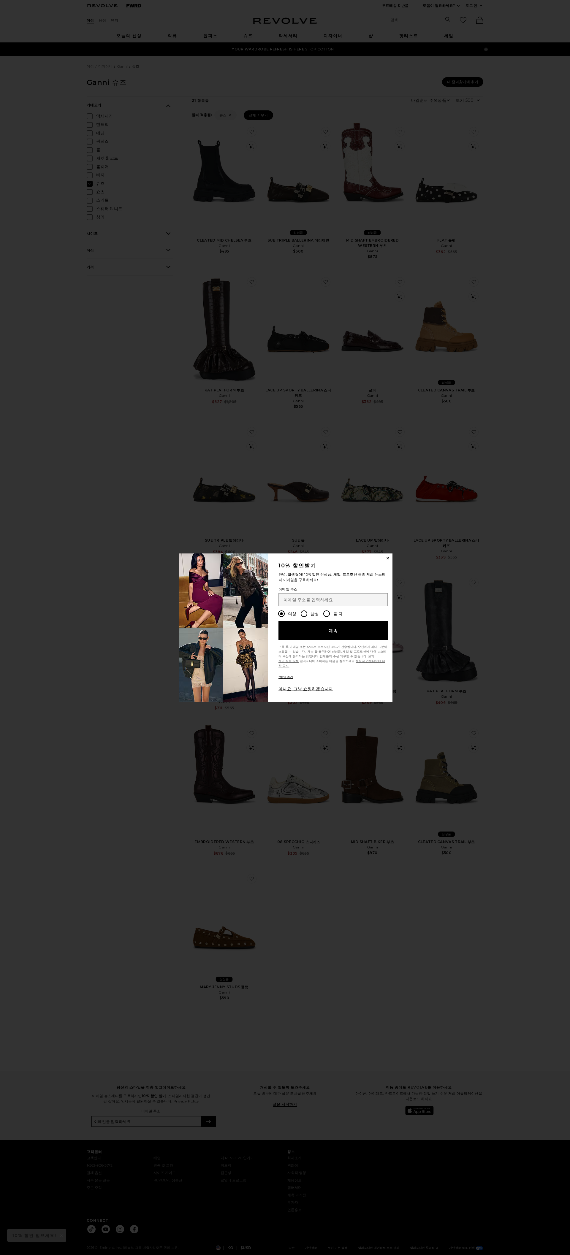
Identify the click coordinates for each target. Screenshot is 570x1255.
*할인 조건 (285, 677)
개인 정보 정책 (288, 661)
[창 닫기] (387, 558)
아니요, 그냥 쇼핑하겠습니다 (305, 688)
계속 (333, 630)
